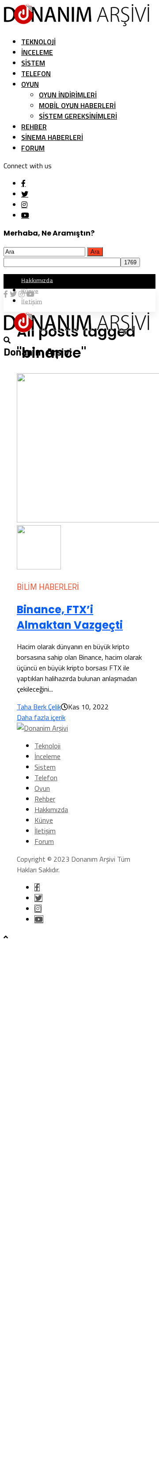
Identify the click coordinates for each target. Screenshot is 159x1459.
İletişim (45, 830)
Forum (33, 148)
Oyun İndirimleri (68, 94)
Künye (43, 820)
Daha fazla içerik (41, 717)
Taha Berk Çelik (39, 706)
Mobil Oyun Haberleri (77, 105)
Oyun (30, 84)
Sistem (33, 63)
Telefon (36, 73)
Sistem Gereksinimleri (78, 116)
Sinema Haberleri (52, 137)
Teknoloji (38, 41)
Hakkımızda (37, 279)
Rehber (34, 126)
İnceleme (37, 52)
